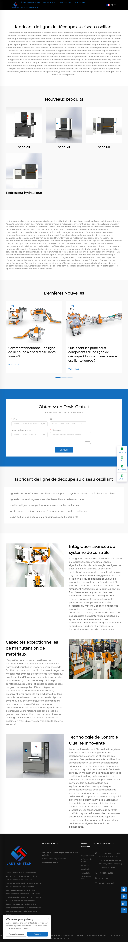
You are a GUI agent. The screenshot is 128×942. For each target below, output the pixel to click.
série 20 (24, 147)
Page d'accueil (87, 856)
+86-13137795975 (106, 878)
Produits (48, 2)
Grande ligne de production (54, 859)
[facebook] (124, 896)
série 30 (64, 147)
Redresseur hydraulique (24, 193)
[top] (124, 910)
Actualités (79, 2)
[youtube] (124, 889)
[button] (58, 377)
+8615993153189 (106, 873)
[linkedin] (124, 903)
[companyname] (16, 5)
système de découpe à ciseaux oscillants (93, 493)
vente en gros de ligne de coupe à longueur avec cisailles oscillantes (48, 511)
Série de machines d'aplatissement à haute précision (61, 854)
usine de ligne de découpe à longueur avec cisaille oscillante (44, 517)
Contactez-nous (29, 7)
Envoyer (64, 450)
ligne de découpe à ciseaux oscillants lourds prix (37, 493)
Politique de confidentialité (52, 938)
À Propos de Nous (30, 2)
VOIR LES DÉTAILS (24, 125)
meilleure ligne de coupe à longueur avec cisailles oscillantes (44, 505)
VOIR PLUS (13, 365)
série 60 (104, 147)
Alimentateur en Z (50, 863)
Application (65, 2)
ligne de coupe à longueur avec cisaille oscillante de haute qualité (47, 499)
